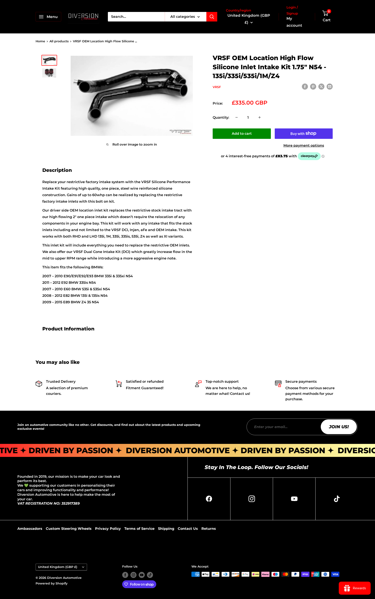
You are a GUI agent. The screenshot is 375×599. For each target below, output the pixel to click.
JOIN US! (339, 426)
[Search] (211, 16)
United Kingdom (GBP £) (57, 567)
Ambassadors (29, 529)
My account (294, 22)
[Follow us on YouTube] (142, 575)
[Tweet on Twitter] (321, 86)
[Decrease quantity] (236, 117)
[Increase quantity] (259, 117)
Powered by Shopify (51, 583)
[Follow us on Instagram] (133, 575)
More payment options (303, 145)
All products (59, 41)
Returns (208, 529)
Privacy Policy (108, 529)
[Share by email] (330, 86)
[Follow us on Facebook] (125, 575)
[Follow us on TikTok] (150, 575)
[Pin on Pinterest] (313, 86)
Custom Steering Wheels (69, 529)
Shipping (166, 529)
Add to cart (242, 133)
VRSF (217, 87)
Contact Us (188, 529)
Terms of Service (139, 529)
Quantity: (221, 117)
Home (40, 41)
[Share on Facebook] (305, 86)
